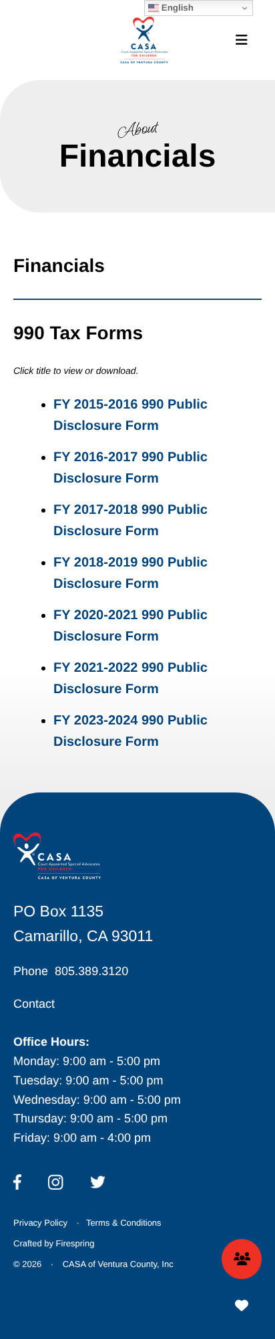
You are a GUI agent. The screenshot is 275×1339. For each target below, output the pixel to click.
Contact (34, 1003)
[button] (242, 40)
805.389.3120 (91, 971)
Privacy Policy (40, 1223)
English (176, 8)
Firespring (75, 1243)
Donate (242, 1306)
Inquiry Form (242, 1259)
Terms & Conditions (124, 1223)
